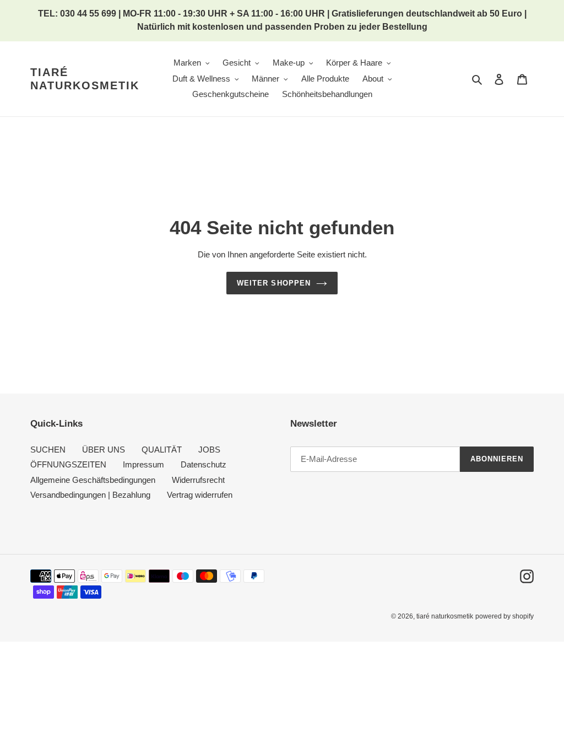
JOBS (209, 449)
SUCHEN (48, 449)
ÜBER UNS (103, 449)
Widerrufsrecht (198, 480)
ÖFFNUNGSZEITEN (68, 464)
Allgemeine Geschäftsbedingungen (92, 480)
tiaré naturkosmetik (84, 79)
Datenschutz (203, 464)
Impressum (143, 464)
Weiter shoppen (274, 283)
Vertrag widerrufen (199, 494)
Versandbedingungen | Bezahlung (90, 494)
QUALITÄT (162, 449)
